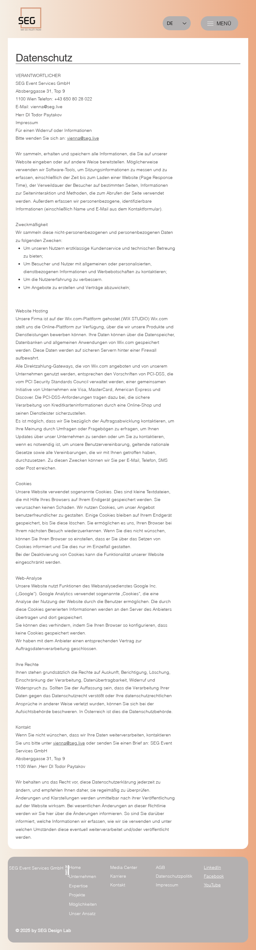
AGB (160, 867)
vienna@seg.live (46, 106)
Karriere (118, 876)
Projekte (77, 895)
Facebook (214, 876)
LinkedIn (212, 867)
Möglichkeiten (83, 904)
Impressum (167, 885)
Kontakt (117, 885)
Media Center (123, 867)
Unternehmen (82, 876)
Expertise (78, 886)
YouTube (212, 885)
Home (75, 867)
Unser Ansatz (82, 913)
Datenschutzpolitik (174, 876)
